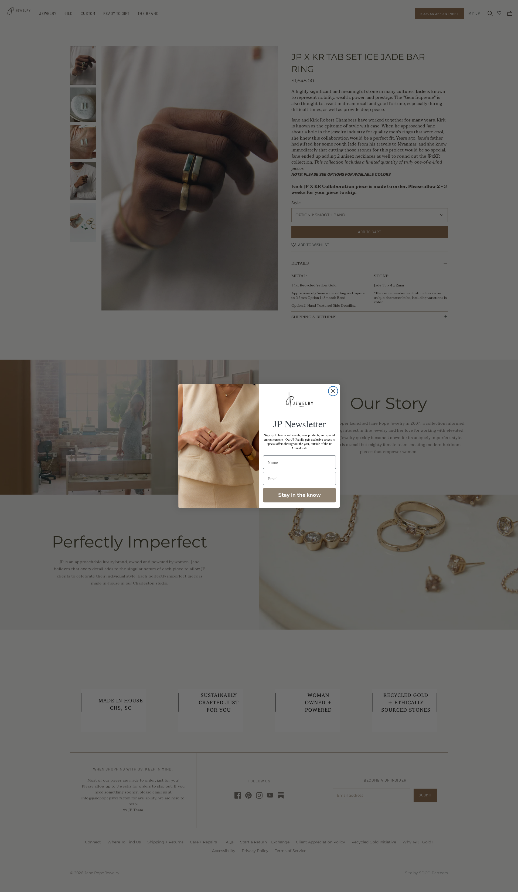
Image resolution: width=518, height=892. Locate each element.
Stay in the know (299, 495)
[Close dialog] (333, 391)
